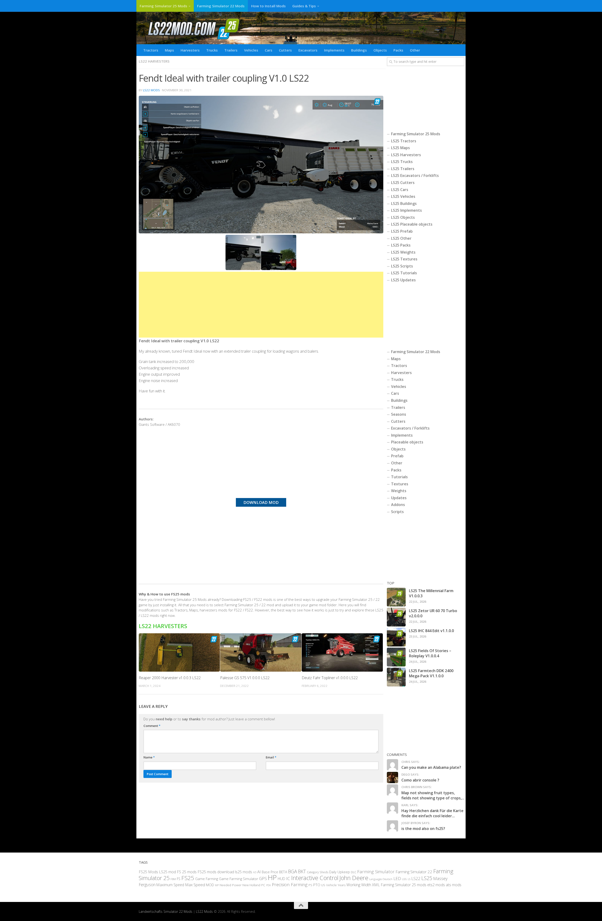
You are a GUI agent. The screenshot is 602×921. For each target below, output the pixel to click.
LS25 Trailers (402, 168)
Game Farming (206, 878)
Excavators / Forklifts (410, 428)
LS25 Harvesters (406, 154)
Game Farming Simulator (238, 878)
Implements (334, 50)
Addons (398, 504)
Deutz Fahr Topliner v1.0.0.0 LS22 (330, 677)
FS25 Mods (148, 871)
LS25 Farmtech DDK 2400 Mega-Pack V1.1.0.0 (431, 673)
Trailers (231, 50)
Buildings (359, 50)
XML (376, 884)
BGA (292, 871)
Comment (151, 726)
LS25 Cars (399, 189)
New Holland (251, 885)
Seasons (398, 414)
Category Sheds (317, 872)
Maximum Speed (170, 884)
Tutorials (399, 476)
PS (310, 885)
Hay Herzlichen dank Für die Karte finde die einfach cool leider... (432, 813)
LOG (404, 879)
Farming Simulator (376, 871)
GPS (263, 878)
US (323, 885)
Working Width (358, 884)
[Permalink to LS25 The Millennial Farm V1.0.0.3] (396, 597)
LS (409, 879)
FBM (173, 879)
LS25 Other (401, 238)
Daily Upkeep (339, 871)
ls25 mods (243, 871)
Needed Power (231, 884)
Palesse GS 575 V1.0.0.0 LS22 (244, 677)
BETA (283, 871)
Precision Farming (290, 884)
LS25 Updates (403, 280)
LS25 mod (167, 871)
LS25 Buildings (404, 203)
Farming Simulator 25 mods (403, 884)
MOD (210, 884)
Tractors (150, 50)
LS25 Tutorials (404, 272)
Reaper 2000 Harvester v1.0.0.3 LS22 (170, 677)
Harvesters (190, 50)
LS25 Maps (400, 147)
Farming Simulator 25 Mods (163, 6)
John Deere (353, 878)
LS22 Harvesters (154, 61)
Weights (398, 490)
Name (149, 757)
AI (259, 871)
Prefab (397, 456)
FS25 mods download (216, 871)
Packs (398, 50)
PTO (316, 884)
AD (254, 872)
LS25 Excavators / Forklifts (415, 175)
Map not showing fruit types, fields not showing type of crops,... (432, 795)
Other (415, 50)
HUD (281, 878)
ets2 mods (436, 884)
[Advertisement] (261, 305)
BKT (302, 871)
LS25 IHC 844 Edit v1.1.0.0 (431, 630)
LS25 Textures (404, 259)
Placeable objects (407, 442)
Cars (268, 50)
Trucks (212, 50)
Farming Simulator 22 (414, 871)
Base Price (270, 871)
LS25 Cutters (403, 182)
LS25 (426, 878)
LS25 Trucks (402, 161)
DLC (353, 872)
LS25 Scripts (402, 266)
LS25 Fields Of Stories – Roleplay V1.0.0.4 (430, 653)
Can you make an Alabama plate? (431, 767)
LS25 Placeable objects (411, 224)
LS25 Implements (406, 210)
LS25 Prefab (402, 231)
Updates (399, 497)
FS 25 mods (187, 871)
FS (178, 879)
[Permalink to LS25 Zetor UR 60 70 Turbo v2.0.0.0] (396, 617)
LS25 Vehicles (403, 196)
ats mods (453, 884)
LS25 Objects (403, 217)
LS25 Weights (403, 252)
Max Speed (195, 884)
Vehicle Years (335, 885)
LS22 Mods (151, 90)
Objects (380, 50)
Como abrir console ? (420, 780)
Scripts (397, 511)
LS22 (415, 878)
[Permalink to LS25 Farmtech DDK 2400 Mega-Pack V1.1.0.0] (396, 677)
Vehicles (251, 50)
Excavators (307, 50)
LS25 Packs (401, 245)
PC (263, 885)
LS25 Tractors (403, 141)
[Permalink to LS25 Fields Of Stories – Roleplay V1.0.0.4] (396, 657)
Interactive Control (314, 878)
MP (217, 885)
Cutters (285, 50)
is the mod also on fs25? (423, 828)
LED (397, 878)
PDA (268, 885)
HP (272, 877)
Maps (169, 50)
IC (288, 878)
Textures (399, 483)
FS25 (187, 878)
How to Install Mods (268, 6)
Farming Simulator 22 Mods (221, 6)
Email (271, 757)
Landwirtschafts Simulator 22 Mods (165, 911)
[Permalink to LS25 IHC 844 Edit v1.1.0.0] (396, 637)
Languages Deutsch (380, 879)
